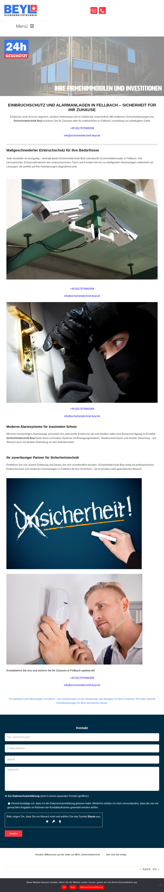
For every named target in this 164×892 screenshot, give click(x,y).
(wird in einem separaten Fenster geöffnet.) (48, 796)
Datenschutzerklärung (91, 887)
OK (64, 887)
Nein (72, 887)
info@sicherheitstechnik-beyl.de (82, 135)
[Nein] (160, 885)
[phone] (102, 10)
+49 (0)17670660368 (82, 408)
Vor (155, 869)
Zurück (146, 869)
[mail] (93, 10)
